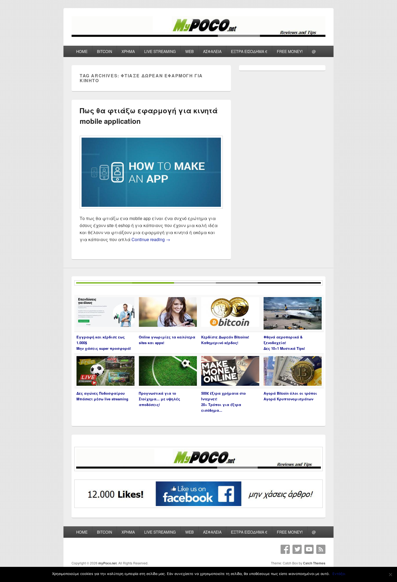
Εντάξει (338, 573)
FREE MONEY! (290, 51)
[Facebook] (285, 549)
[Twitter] (297, 549)
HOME (82, 51)
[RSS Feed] (320, 549)
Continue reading (151, 239)
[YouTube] (309, 549)
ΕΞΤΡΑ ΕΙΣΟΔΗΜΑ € (249, 51)
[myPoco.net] (198, 36)
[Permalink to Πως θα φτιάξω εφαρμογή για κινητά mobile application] (151, 211)
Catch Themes (314, 563)
